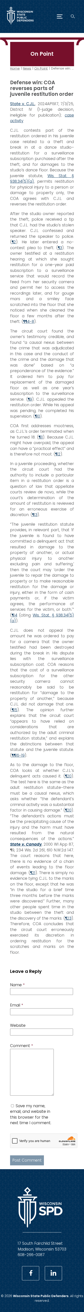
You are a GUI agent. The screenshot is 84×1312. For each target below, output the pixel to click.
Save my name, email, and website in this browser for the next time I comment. (30, 1114)
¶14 (14, 615)
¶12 (57, 454)
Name (17, 985)
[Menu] (59, 16)
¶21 (32, 872)
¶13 (34, 514)
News (27, 68)
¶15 (14, 710)
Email (16, 1005)
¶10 (37, 416)
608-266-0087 (31, 1254)
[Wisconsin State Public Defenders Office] (20, 25)
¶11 (41, 437)
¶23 (68, 918)
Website (18, 1025)
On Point (41, 68)
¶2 (14, 242)
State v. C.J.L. (22, 104)
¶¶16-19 (18, 755)
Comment (21, 1045)
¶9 (30, 399)
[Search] (73, 16)
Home (15, 68)
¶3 (60, 247)
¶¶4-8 (28, 321)
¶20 (68, 776)
